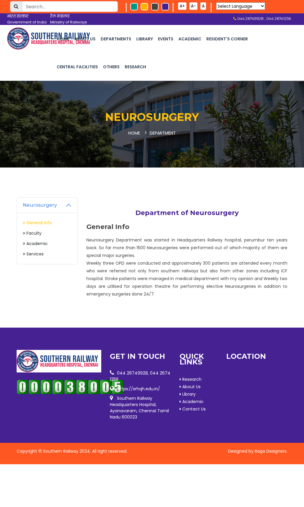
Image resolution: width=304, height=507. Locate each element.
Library (144, 39)
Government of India (27, 22)
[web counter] (59, 387)
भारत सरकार (17, 16)
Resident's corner (227, 39)
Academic (189, 39)
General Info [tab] (38, 223)
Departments (116, 39)
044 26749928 (132, 373)
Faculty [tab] (33, 233)
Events (165, 39)
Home (63, 39)
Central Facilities (77, 67)
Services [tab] (34, 254)
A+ (182, 6)
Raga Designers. (271, 451)
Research (135, 67)
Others (111, 67)
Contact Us (193, 409)
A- (193, 6)
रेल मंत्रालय (59, 16)
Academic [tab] (36, 244)
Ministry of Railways (68, 22)
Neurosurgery (40, 205)
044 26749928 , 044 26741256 (263, 18)
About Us (85, 39)
